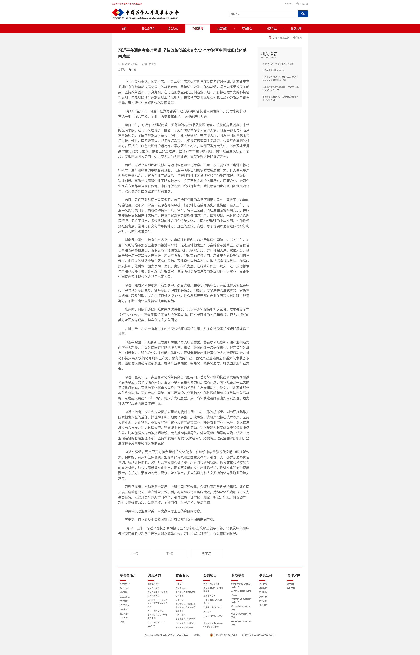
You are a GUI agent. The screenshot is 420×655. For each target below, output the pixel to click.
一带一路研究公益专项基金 (241, 623)
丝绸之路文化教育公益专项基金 (241, 600)
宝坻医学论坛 (209, 596)
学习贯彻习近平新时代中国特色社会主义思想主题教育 (185, 607)
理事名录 (124, 609)
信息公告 (263, 605)
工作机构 (124, 618)
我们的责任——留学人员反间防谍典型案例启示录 (157, 603)
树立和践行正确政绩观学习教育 (185, 594)
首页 (123, 28)
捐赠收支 (263, 597)
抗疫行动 (207, 612)
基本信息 (263, 584)
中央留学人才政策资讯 (185, 619)
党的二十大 (180, 615)
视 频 (122, 622)
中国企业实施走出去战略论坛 (213, 590)
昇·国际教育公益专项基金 (240, 608)
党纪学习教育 (181, 588)
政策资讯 (197, 28)
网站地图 (197, 635)
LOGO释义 (124, 605)
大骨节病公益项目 (211, 584)
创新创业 (271, 28)
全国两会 (179, 600)
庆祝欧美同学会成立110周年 (156, 624)
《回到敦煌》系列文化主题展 (213, 601)
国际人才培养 (153, 588)
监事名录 (124, 614)
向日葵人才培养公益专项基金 (241, 593)
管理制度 (124, 601)
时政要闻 (297, 37)
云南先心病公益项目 (212, 607)
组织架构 (124, 592)
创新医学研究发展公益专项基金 (241, 585)
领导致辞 (124, 588)
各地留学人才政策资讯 (185, 623)
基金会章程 (125, 597)
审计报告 (263, 592)
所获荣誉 (263, 601)
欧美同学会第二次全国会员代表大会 (157, 594)
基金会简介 (148, 28)
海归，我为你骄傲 (155, 611)
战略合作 (291, 584)
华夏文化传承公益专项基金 (241, 616)
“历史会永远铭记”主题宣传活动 (157, 617)
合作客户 (293, 575)
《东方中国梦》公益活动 (213, 618)
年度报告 (263, 588)
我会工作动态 (153, 584)
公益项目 (222, 28)
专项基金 (247, 28)
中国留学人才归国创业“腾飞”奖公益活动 (213, 625)
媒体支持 (291, 588)
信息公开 (296, 28)
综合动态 (173, 28)
